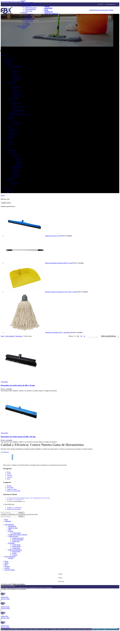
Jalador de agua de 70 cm (53, 236)
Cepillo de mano (26, 6)
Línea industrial (10, 336)
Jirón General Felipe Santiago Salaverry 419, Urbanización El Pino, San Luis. (29, 498)
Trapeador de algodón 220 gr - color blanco (58, 332)
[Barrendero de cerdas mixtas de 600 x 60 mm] (21, 431)
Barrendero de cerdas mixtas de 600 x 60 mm (18, 437)
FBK (9, 529)
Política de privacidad (111, 629)
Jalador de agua (12, 528)
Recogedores (12, 526)
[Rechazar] (118, 629)
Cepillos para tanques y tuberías (30, 4)
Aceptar (95, 629)
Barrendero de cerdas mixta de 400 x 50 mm (18, 385)
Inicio (2, 336)
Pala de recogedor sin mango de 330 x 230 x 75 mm (60, 292)
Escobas (23, 1)
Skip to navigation (6, 1)
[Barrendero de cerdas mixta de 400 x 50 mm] (21, 380)
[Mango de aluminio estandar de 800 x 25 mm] (24, 263)
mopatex (23, 28)
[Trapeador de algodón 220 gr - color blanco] (24, 332)
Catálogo (91, 10)
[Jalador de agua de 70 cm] (24, 236)
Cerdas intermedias (30, 9)
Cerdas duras (28, 11)
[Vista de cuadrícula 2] (89, 336)
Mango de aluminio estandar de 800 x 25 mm (58, 263)
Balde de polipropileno (27, 19)
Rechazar (101, 629)
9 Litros (27, 22)
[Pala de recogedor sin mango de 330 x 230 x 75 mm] (24, 292)
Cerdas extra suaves (30, 7)
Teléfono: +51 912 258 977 (16, 499)
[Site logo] (6, 14)
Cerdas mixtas (29, 14)
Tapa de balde (29, 21)
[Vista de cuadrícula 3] (93, 336)
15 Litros (27, 24)
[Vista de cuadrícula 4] (97, 336)
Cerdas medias (29, 2)
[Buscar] (115, 10)
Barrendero (24, 12)
